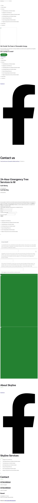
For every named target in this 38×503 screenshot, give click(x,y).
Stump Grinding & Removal (7, 18)
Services (2, 9)
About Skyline (3, 7)
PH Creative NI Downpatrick (10, 500)
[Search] (10, 1)
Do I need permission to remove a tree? (9, 250)
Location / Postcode (4, 212)
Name (1, 208)
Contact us (3, 25)
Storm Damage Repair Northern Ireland (8, 19)
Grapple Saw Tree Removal (7, 12)
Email (1, 209)
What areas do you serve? (6, 260)
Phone (1, 211)
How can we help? (3, 214)
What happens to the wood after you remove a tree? (11, 269)
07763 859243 (5, 482)
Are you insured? (4, 241)
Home (2, 5)
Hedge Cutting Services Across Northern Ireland (10, 21)
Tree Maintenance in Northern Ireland (8, 10)
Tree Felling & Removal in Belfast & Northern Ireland (11, 14)
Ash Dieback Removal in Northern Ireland (9, 16)
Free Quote (3, 23)
